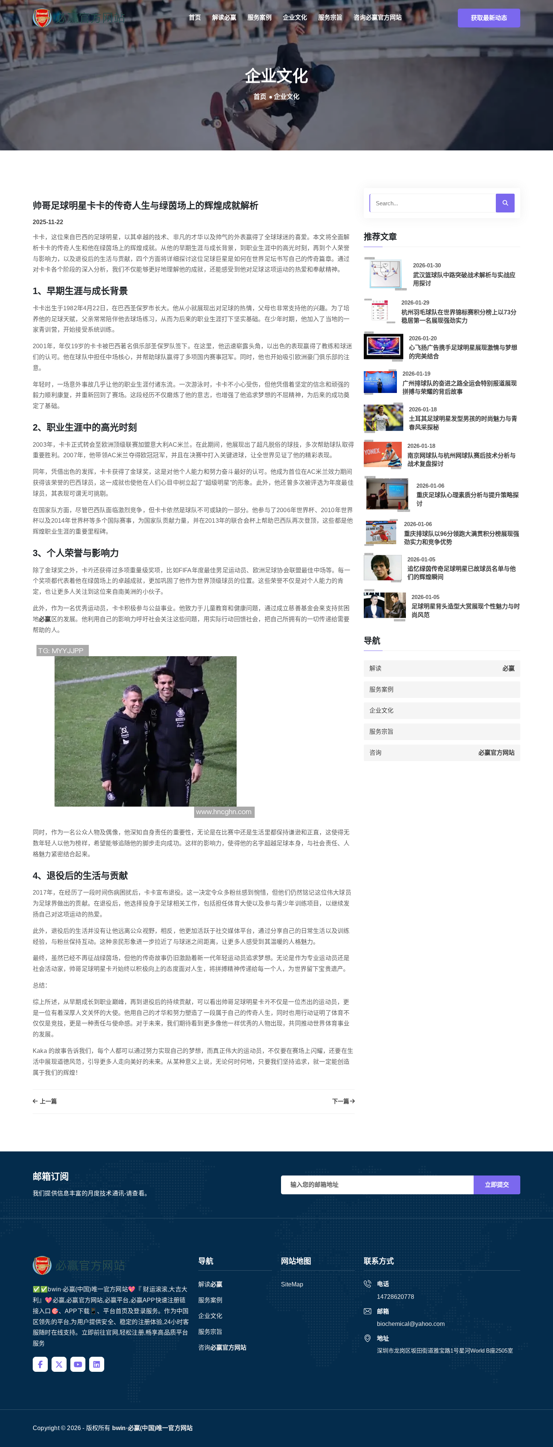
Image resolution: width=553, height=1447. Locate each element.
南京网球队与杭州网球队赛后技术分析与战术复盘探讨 (461, 459)
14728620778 (395, 1297)
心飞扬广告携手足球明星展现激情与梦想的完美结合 (463, 351)
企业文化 (295, 17)
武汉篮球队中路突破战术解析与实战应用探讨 (464, 279)
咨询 (378, 17)
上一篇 (47, 1101)
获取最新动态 (489, 18)
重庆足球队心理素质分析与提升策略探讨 (467, 499)
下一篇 (340, 1101)
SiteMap (292, 1284)
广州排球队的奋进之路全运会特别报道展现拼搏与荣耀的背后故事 (460, 387)
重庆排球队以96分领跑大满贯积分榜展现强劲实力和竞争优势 (461, 538)
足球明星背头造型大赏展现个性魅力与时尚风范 (466, 610)
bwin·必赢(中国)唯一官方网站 (152, 1428)
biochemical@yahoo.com (411, 1324)
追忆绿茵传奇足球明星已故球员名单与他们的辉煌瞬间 (461, 573)
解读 (224, 17)
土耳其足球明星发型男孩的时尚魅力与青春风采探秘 (463, 423)
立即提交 (497, 1185)
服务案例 (260, 17)
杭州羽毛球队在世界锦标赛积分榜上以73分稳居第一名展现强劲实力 (459, 316)
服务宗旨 (330, 17)
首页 (195, 17)
